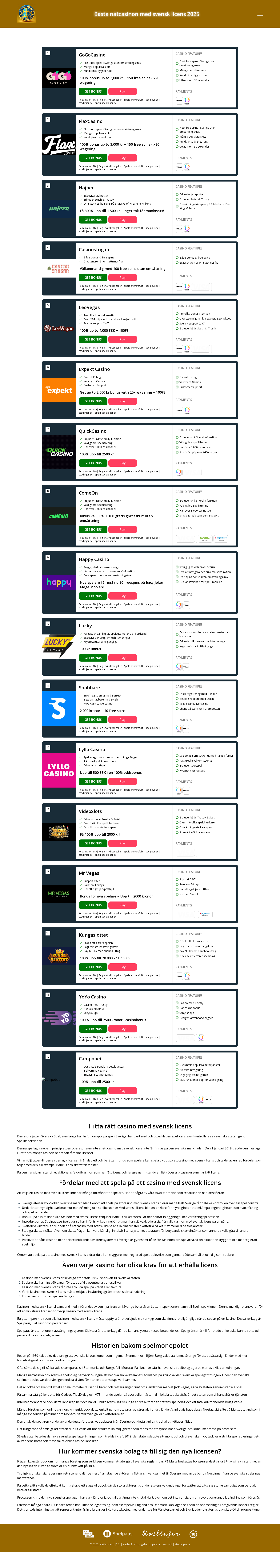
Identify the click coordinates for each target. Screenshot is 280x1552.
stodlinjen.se (86, 103)
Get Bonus (93, 91)
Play (123, 91)
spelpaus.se (152, 99)
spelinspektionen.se (106, 103)
